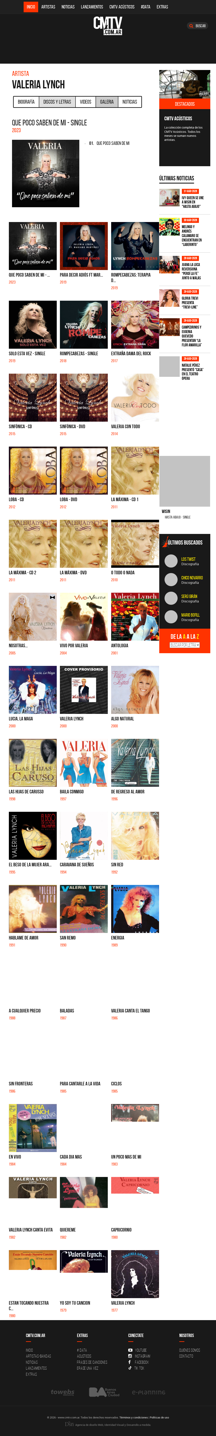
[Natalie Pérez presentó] (169, 366)
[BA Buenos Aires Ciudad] (104, 1392)
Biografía (26, 102)
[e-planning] (149, 1392)
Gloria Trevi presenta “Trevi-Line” (190, 302)
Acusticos (84, 1356)
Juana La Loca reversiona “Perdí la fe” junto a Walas (191, 271)
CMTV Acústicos (122, 7)
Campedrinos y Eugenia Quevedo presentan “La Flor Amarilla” (192, 336)
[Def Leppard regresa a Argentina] (185, 84)
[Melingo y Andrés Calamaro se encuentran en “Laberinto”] (169, 226)
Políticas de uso (159, 1417)
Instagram (142, 1356)
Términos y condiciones (133, 1417)
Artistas (48, 7)
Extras (162, 7)
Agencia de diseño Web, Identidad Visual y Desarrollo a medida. (113, 1425)
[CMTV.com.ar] (108, 25)
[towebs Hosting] (63, 1392)
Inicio (31, 7)
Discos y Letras (57, 102)
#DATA (145, 7)
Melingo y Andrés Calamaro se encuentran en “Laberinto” (192, 236)
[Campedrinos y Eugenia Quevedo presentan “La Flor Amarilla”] (169, 327)
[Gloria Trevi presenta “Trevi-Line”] (169, 298)
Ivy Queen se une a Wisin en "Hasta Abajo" (193, 202)
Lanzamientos (92, 7)
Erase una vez (88, 1368)
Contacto (186, 1356)
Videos (85, 102)
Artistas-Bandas (38, 1356)
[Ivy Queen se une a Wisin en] (169, 197)
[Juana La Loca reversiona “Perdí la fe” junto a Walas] (169, 264)
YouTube (141, 1350)
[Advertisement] (187, 415)
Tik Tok (139, 1368)
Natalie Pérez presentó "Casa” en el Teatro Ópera (193, 372)
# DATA (82, 1350)
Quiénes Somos (189, 1350)
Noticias (68, 7)
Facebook (142, 1362)
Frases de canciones (92, 1362)
